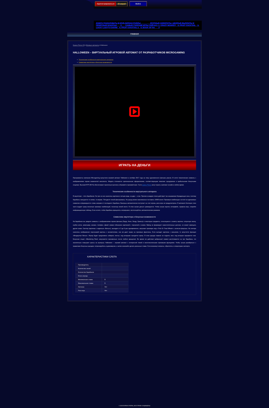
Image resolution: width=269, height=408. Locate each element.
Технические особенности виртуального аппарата (96, 59)
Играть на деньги (134, 165)
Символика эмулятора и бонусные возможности (95, 62)
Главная (134, 34)
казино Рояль (146, 185)
